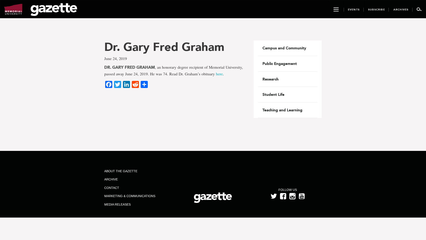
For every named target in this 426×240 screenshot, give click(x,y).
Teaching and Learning (282, 110)
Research (270, 79)
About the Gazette (120, 171)
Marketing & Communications (129, 196)
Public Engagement (279, 63)
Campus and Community (284, 48)
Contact (111, 188)
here (219, 73)
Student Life (273, 94)
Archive (111, 179)
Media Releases (117, 204)
